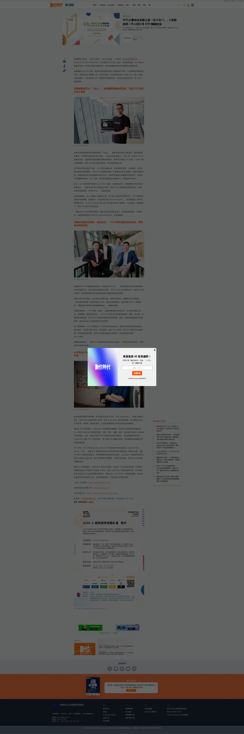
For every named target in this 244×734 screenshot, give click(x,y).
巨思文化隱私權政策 (140, 378)
